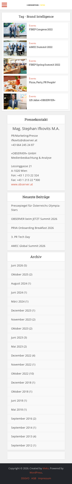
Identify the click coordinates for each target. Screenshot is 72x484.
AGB (33, 478)
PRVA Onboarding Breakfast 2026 (32, 228)
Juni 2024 (17, 292)
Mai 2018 (17, 409)
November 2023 (21, 319)
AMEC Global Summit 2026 (28, 246)
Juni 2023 (17, 337)
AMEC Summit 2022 (40, 47)
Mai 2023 (17, 346)
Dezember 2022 (21, 355)
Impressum (44, 478)
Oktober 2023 (19, 328)
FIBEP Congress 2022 (41, 29)
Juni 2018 (17, 400)
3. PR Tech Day (20, 237)
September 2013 (21, 436)
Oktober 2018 (19, 391)
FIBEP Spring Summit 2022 (44, 64)
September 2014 (21, 427)
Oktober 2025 (19, 274)
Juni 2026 (17, 265)
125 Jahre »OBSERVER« (42, 100)
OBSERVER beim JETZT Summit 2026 (34, 219)
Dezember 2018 (21, 382)
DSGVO (25, 478)
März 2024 (18, 301)
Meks (46, 468)
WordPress (36, 472)
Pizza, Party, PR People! (42, 82)
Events (32, 25)
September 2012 (21, 445)
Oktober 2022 (19, 373)
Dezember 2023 (21, 310)
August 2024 (19, 283)
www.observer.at (22, 184)
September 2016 (21, 418)
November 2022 (21, 364)
